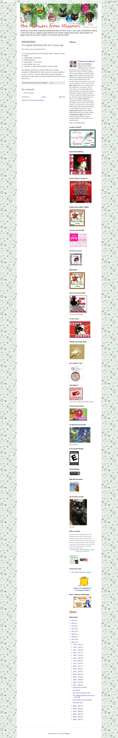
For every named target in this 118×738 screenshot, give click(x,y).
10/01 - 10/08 (77, 679)
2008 (73, 637)
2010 (73, 631)
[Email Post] (51, 82)
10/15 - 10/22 (77, 674)
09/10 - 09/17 (77, 706)
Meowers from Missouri (87, 61)
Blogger (67, 733)
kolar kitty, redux (78, 702)
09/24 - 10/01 (77, 682)
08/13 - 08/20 (77, 717)
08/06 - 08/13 (77, 719)
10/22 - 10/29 (77, 671)
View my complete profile (77, 123)
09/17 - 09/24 (77, 685)
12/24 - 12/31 (77, 647)
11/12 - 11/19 (77, 663)
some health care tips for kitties (82, 700)
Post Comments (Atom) (37, 100)
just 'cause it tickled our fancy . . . (83, 693)
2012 (73, 626)
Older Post (61, 97)
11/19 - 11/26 (77, 661)
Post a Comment (29, 93)
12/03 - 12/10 (77, 655)
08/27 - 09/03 (77, 711)
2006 (73, 642)
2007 (73, 639)
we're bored (76, 690)
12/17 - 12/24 (77, 650)
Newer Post (25, 97)
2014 (73, 620)
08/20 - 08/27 (77, 714)
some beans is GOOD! (80, 687)
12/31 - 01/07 (77, 644)
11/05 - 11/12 (77, 666)
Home (44, 97)
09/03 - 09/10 (77, 708)
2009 (73, 634)
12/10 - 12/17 (77, 652)
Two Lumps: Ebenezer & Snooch (81, 572)
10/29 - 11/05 (77, 669)
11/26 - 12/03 (77, 658)
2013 (73, 623)
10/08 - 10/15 (77, 677)
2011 (73, 628)
